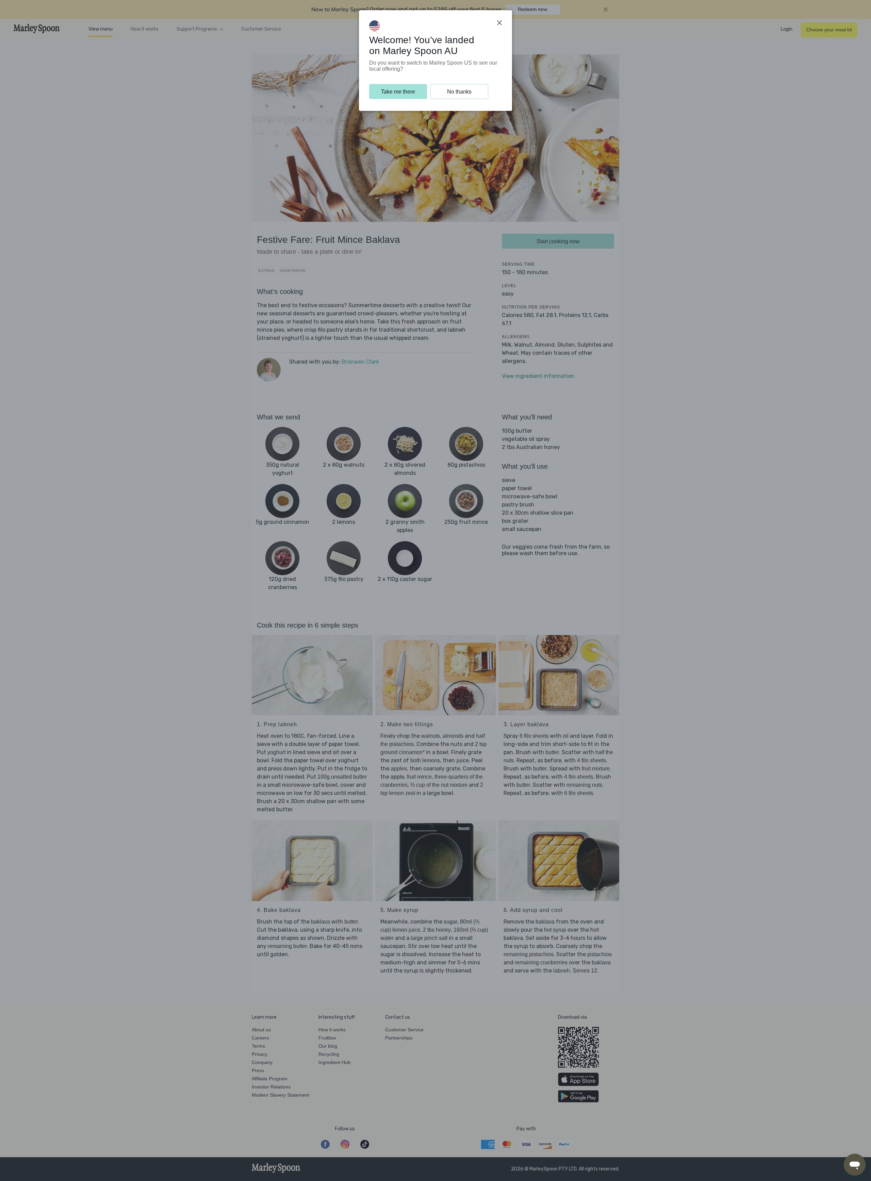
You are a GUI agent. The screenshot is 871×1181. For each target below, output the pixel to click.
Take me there (398, 92)
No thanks (459, 92)
